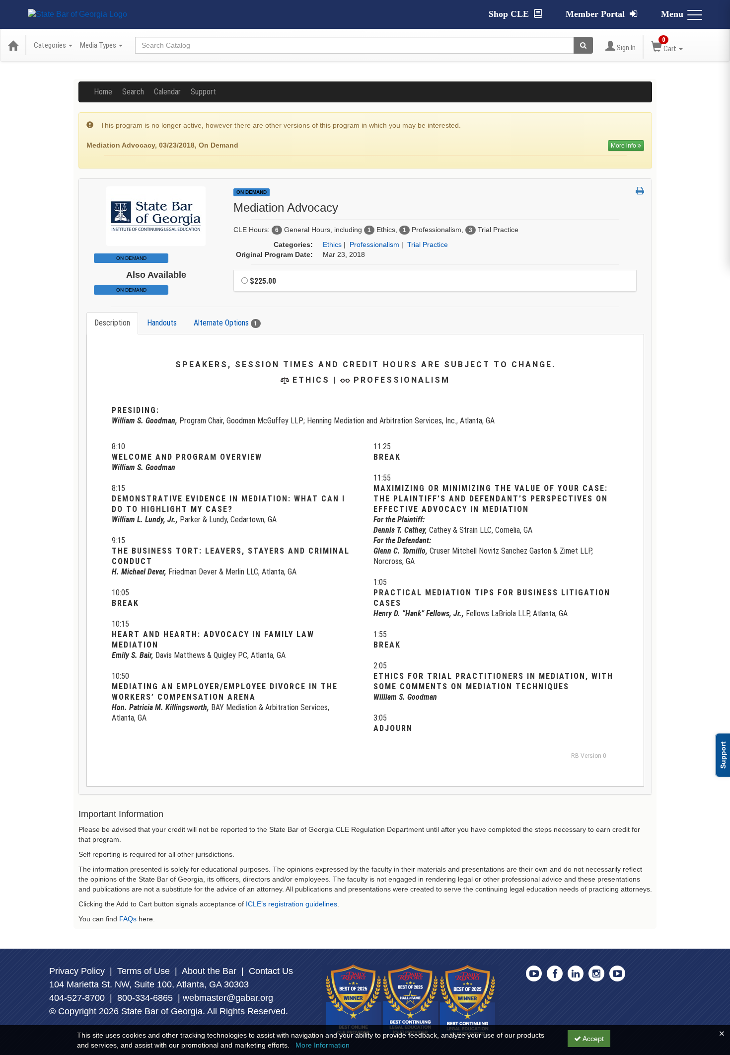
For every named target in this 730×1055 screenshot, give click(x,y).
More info (624, 145)
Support (203, 91)
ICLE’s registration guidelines (291, 904)
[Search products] (583, 45)
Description (112, 322)
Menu (672, 14)
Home (103, 91)
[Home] (12, 45)
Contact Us (271, 971)
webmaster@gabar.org (228, 998)
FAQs (128, 919)
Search (133, 91)
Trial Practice (427, 244)
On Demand (131, 290)
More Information (322, 1045)
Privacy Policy (77, 971)
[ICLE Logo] (156, 215)
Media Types (99, 45)
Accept (592, 1039)
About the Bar (209, 971)
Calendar (167, 91)
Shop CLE (510, 14)
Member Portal (596, 14)
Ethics (332, 244)
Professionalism (374, 244)
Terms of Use (143, 971)
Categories (51, 45)
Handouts (162, 322)
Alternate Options (225, 322)
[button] (640, 191)
